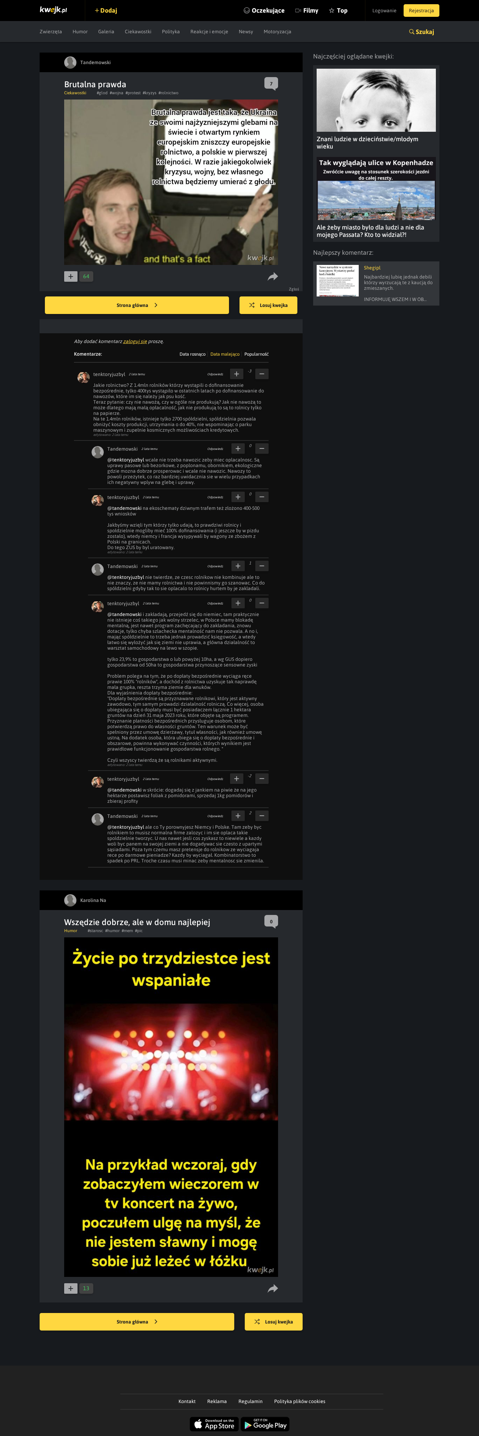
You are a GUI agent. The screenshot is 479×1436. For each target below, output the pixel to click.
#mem (127, 930)
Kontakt (187, 1401)
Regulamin (250, 1401)
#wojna (116, 92)
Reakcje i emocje (209, 31)
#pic (139, 930)
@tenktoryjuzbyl (125, 460)
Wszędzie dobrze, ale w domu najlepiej (137, 922)
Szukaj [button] (425, 31)
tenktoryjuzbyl (109, 374)
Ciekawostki (138, 31)
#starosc (95, 930)
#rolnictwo (168, 92)
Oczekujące (268, 10)
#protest (133, 92)
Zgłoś (294, 289)
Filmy (310, 10)
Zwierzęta (51, 31)
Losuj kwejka (274, 305)
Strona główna (133, 305)
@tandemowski (124, 508)
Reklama (217, 1401)
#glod (102, 92)
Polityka (171, 31)
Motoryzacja (277, 31)
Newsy (246, 31)
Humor (80, 31)
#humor (112, 930)
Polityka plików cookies (299, 1401)
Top (342, 10)
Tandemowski (122, 449)
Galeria (106, 31)
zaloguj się (135, 341)
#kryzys (149, 92)
